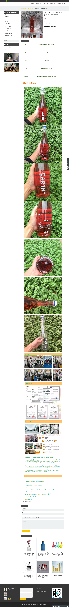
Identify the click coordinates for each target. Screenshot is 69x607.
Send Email (53, 26)
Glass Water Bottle (8, 31)
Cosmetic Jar (7, 23)
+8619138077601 (49, 0)
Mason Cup (7, 21)
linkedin (15, 47)
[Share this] (45, 23)
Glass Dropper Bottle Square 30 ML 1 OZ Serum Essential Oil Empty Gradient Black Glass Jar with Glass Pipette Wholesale (28, 576)
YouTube (6, 49)
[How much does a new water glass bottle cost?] (5, 595)
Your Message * (24, 519)
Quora (11, 47)
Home (22, 8)
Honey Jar (7, 14)
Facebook (7, 47)
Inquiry (46, 26)
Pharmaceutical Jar (8, 33)
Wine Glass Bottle (30, 8)
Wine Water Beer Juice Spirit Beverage (52, 21)
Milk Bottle (7, 16)
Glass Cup (7, 18)
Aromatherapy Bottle (8, 35)
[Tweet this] (48, 23)
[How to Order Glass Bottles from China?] (5, 591)
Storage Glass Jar (8, 30)
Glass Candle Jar (8, 26)
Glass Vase (7, 19)
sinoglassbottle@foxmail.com (59, 0)
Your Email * (24, 512)
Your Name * (24, 508)
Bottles (25, 8)
